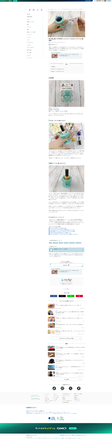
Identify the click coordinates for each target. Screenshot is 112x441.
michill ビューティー (54, 44)
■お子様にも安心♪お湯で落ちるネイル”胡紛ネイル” (60, 232)
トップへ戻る (66, 289)
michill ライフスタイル (81, 314)
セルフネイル (56, 242)
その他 (79, 438)
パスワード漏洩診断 (49, 412)
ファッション (29, 34)
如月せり (83, 356)
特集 (28, 29)
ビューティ (29, 37)
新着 (28, 24)
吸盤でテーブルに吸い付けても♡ (58, 71)
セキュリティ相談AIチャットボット (65, 412)
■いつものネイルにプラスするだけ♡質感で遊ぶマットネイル (62, 229)
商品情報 (53, 66)
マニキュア (61, 195)
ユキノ (83, 321)
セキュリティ (48, 438)
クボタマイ (82, 327)
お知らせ (28, 14)
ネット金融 (66, 438)
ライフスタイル (30, 42)
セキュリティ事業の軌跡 (73, 413)
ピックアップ (29, 57)
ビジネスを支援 (44, 438)
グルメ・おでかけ (30, 47)
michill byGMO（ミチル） (52, 9)
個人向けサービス (75, 438)
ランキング (29, 26)
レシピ (28, 39)
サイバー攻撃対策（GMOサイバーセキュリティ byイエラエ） (42, 413)
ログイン (28, 19)
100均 (51, 242)
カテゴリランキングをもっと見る (66, 338)
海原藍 (83, 363)
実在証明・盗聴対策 (29, 413)
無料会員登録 (29, 16)
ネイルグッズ (79, 242)
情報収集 (62, 438)
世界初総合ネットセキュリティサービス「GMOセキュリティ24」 (35, 412)
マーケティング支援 (54, 438)
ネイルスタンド (55, 108)
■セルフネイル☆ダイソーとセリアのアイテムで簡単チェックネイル (63, 234)
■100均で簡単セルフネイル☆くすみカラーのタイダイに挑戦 (62, 231)
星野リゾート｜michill (31, 32)
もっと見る (66, 379)
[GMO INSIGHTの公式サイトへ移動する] (31, 407)
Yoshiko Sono (82, 308)
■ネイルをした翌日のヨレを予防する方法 (58, 228)
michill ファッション (81, 350)
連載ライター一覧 (30, 21)
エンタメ (28, 44)
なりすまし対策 (66, 413)
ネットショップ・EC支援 (37, 438)
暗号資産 (70, 438)
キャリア (28, 55)
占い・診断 (29, 52)
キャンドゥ (60, 111)
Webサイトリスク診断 (56, 412)
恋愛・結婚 (29, 50)
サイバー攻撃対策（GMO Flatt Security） (57, 413)
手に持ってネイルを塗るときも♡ (58, 69)
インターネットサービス (29, 438)
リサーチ (59, 438)
